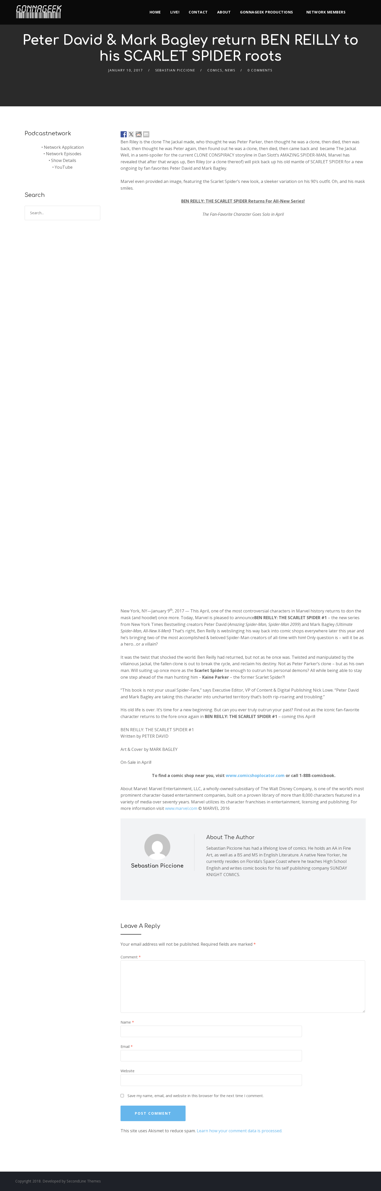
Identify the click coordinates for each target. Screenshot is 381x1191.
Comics (214, 70)
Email (127, 1046)
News (230, 70)
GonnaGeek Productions (266, 12)
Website (128, 1070)
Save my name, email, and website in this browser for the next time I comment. (196, 1095)
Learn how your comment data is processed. (239, 1131)
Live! (175, 12)
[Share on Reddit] (139, 134)
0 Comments (260, 70)
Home (155, 12)
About (224, 12)
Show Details (63, 160)
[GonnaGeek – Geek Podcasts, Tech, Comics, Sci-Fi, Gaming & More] (40, 9)
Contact (198, 12)
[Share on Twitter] (131, 134)
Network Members (326, 12)
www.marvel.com (181, 808)
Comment (131, 957)
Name (127, 1022)
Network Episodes (63, 154)
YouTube (64, 167)
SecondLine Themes (84, 1181)
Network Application (64, 147)
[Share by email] (146, 134)
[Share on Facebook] (124, 134)
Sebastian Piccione (175, 70)
